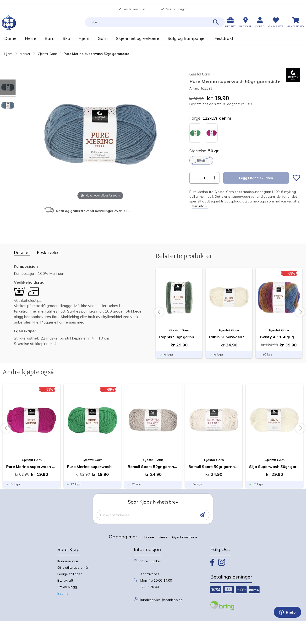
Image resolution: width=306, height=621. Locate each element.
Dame (149, 537)
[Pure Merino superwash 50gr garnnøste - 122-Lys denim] (8, 106)
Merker (25, 54)
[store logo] (9, 22)
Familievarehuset (132, 9)
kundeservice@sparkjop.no (161, 600)
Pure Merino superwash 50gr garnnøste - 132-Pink (31, 466)
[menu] (153, 38)
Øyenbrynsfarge (184, 537)
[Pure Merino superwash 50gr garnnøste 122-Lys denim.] (8, 88)
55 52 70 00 (150, 587)
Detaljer (22, 252)
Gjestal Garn (47, 54)
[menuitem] (10, 38)
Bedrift (62, 593)
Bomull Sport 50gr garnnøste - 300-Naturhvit (213, 466)
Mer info (198, 206)
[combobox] (155, 22)
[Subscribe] (202, 515)
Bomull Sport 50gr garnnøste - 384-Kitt (153, 466)
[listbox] (244, 133)
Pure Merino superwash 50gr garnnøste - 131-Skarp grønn (92, 466)
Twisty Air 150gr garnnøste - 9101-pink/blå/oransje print (279, 336)
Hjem (8, 54)
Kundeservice (67, 561)
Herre (163, 537)
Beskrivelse (48, 252)
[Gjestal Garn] (293, 81)
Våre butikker (150, 561)
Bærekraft (65, 580)
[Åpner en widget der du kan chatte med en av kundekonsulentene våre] (287, 613)
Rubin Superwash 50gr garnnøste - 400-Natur (229, 336)
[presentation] (20, 253)
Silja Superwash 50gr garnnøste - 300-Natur (274, 466)
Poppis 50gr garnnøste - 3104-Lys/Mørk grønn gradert (179, 336)
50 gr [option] (201, 160)
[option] (195, 133)
